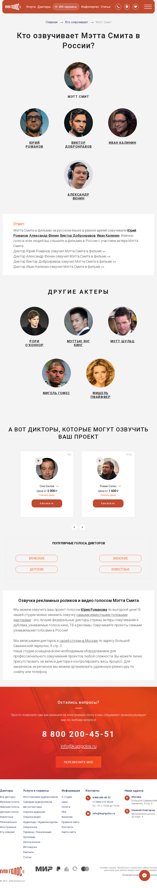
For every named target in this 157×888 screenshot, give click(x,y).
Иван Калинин (108, 235)
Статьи (105, 7)
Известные (120, 569)
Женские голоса (9, 806)
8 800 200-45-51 (78, 734)
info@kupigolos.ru (78, 746)
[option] (47, 484)
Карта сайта (69, 832)
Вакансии (67, 816)
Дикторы (44, 7)
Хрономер (29, 837)
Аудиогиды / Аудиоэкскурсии (40, 822)
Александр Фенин (44, 235)
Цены (65, 801)
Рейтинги (28, 852)
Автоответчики (32, 806)
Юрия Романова (94, 609)
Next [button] (82, 527)
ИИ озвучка (30, 847)
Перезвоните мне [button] (78, 762)
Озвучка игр (30, 827)
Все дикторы (7, 796)
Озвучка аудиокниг (34, 811)
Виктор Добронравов (78, 235)
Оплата (66, 806)
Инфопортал (90, 7)
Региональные (8, 822)
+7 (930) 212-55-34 (102, 801)
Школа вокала (31, 842)
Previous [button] (74, 527)
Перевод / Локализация (37, 832)
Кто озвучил (7, 832)
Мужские (36, 558)
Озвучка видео (32, 816)
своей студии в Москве (79, 641)
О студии (67, 796)
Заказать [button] (47, 503)
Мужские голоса (9, 801)
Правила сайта (70, 822)
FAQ (64, 811)
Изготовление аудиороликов (40, 796)
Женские (120, 558)
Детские (37, 569)
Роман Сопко (108, 486)
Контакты (67, 827)
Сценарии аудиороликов (37, 801)
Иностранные (8, 827)
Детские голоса (9, 811)
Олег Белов (47, 486)
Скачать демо (47, 495)
